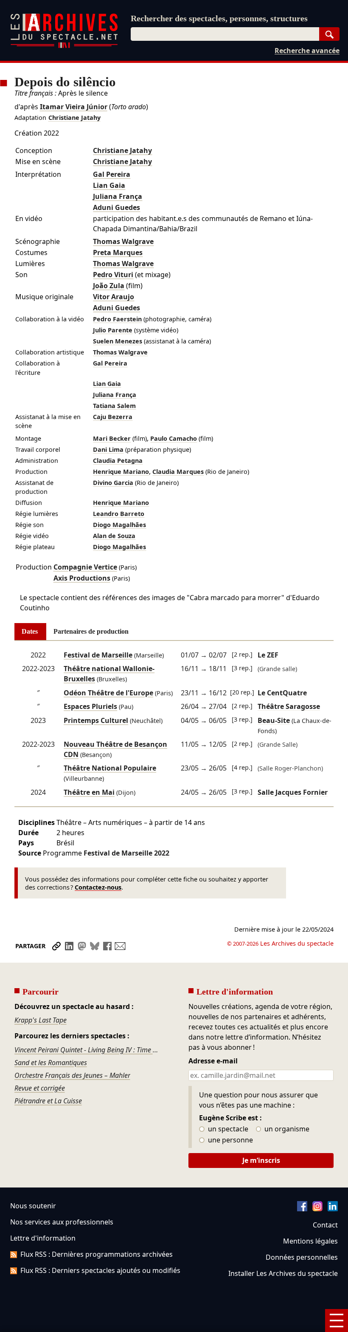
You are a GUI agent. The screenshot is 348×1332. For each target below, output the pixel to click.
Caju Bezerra (112, 417)
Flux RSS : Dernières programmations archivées (96, 1254)
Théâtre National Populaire (110, 768)
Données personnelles (302, 1257)
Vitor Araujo (113, 296)
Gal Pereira (111, 174)
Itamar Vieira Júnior (73, 106)
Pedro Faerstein (117, 319)
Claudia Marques (178, 472)
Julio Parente (112, 330)
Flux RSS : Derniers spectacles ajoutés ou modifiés (100, 1270)
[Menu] (336, 1320)
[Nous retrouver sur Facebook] (302, 1208)
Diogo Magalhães (119, 525)
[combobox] (225, 34)
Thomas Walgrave (123, 241)
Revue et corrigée (39, 1088)
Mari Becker (112, 438)
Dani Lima (108, 449)
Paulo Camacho (173, 438)
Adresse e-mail (213, 1061)
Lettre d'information (43, 1238)
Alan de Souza (114, 536)
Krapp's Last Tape (40, 1020)
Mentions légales (310, 1241)
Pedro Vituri (113, 274)
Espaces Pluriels (90, 706)
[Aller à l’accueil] (64, 46)
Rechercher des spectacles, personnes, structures (219, 18)
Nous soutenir (33, 1205)
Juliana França (117, 196)
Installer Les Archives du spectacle (283, 1273)
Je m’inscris (261, 1160)
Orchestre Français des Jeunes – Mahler (72, 1075)
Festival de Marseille (98, 655)
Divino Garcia (113, 483)
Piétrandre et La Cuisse (48, 1100)
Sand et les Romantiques (50, 1062)
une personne (229, 1140)
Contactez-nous (98, 887)
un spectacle (227, 1129)
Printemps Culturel (96, 720)
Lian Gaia (109, 185)
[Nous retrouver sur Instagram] (317, 1208)
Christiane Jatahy (74, 117)
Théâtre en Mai (89, 792)
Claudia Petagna (118, 460)
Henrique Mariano (121, 472)
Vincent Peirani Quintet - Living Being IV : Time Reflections (87, 1049)
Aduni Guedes (116, 207)
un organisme (286, 1129)
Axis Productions (81, 578)
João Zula (108, 285)
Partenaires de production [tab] (91, 631)
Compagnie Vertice (85, 567)
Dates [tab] (30, 631)
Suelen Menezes (117, 341)
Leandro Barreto (118, 514)
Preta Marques (118, 252)
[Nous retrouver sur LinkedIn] (333, 1208)
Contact (325, 1225)
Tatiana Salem (114, 406)
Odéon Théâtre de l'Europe (108, 692)
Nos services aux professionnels (61, 1222)
